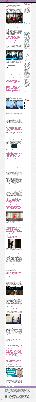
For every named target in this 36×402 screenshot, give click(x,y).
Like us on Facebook (27, 102)
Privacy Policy (20, 398)
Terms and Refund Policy (23, 398)
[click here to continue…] (8, 60)
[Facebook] (24, 102)
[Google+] (24, 105)
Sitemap (1, 399)
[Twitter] (24, 103)
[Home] (6, 387)
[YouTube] (24, 106)
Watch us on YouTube (28, 106)
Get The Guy (7, 3)
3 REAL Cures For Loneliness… (26, 42)
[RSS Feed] (24, 108)
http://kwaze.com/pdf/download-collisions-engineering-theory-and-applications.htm (11, 392)
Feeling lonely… (25, 22)
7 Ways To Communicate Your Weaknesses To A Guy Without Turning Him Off (26, 50)
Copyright (10, 398)
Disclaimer (25, 398)
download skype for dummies (10, 388)
